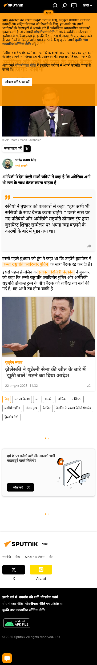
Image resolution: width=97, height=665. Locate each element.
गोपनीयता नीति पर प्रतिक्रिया (44, 604)
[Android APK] (17, 623)
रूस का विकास (22, 399)
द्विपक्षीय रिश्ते (11, 417)
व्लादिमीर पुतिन (12, 408)
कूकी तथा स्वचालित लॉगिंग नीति (23, 610)
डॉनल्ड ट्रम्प (31, 408)
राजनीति (6, 557)
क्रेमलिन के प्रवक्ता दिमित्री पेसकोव (73, 408)
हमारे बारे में (9, 597)
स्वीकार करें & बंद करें (17, 82)
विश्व (6, 399)
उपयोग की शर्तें (29, 597)
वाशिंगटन (76, 399)
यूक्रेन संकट (13, 362)
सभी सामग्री (21, 166)
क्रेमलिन (47, 408)
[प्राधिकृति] (55, 5)
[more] (89, 246)
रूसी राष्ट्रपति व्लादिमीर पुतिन (26, 264)
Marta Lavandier (30, 140)
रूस (37, 399)
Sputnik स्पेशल (34, 557)
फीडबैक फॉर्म (49, 597)
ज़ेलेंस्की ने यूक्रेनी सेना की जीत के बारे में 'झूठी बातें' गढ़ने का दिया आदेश (45, 373)
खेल (51, 557)
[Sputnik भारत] (14, 7)
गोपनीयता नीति (44, 32)
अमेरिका (62, 399)
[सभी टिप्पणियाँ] (7, 658)
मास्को (48, 399)
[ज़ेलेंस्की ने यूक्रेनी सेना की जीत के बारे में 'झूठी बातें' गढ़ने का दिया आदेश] (48, 327)
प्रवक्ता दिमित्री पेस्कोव (55, 272)
